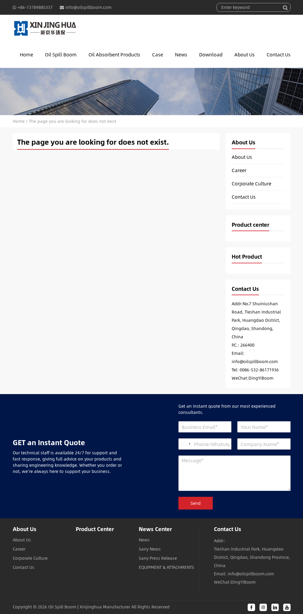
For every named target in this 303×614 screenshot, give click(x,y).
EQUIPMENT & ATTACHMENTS (166, 567)
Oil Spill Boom (61, 54)
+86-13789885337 (35, 7)
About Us (244, 54)
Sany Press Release (158, 558)
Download (211, 54)
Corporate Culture (251, 183)
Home (26, 54)
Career (239, 170)
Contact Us (279, 54)
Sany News (150, 549)
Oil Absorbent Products (114, 54)
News (181, 54)
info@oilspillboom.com (88, 7)
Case (157, 54)
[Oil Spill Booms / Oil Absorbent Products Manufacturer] (45, 28)
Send (196, 503)
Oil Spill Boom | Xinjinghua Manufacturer (89, 607)
